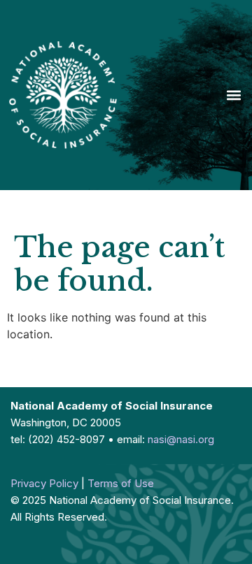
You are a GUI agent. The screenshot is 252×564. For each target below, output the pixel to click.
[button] (233, 95)
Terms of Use (121, 483)
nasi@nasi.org (181, 439)
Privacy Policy (44, 483)
